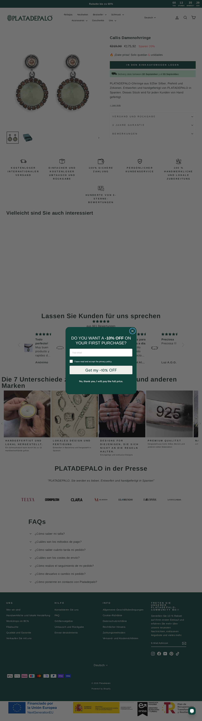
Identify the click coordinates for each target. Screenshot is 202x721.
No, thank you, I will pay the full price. (101, 381)
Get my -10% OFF (101, 370)
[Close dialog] (132, 331)
